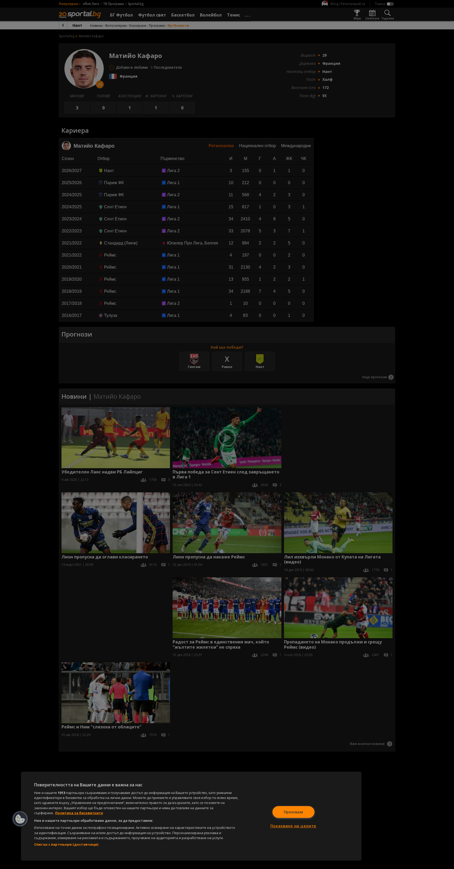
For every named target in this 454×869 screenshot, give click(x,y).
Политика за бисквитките (79, 813)
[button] (20, 819)
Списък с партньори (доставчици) (66, 844)
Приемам (293, 811)
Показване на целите (293, 825)
